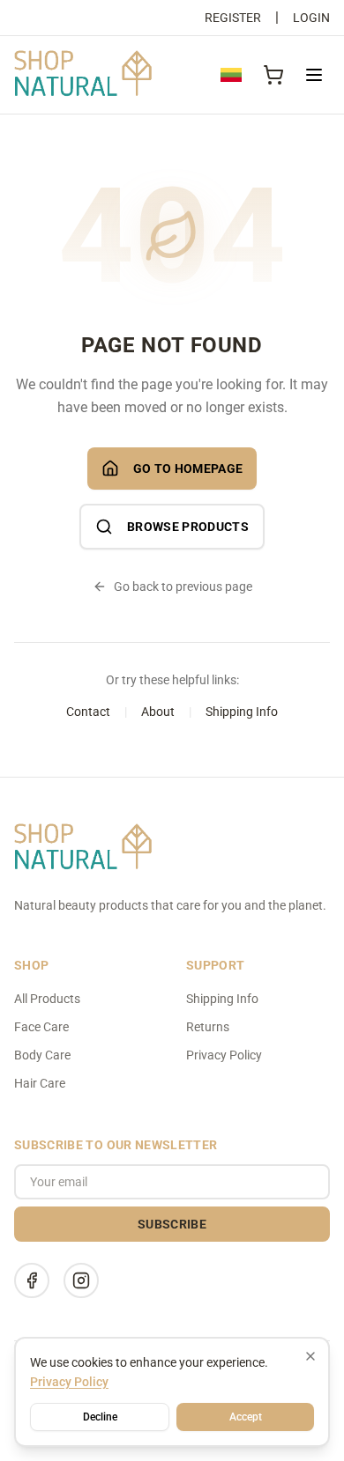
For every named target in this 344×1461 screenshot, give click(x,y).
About (158, 712)
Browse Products (188, 527)
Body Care (42, 1055)
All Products (47, 999)
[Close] (310, 1356)
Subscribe (172, 1224)
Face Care (41, 1027)
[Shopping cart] (273, 74)
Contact (88, 712)
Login (311, 18)
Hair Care (39, 1083)
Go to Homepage (188, 468)
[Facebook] (31, 1280)
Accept (245, 1417)
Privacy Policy (224, 1055)
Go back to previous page (183, 586)
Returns (207, 1027)
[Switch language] (231, 75)
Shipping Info (242, 712)
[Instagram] (81, 1280)
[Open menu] (314, 75)
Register (233, 18)
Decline (100, 1417)
